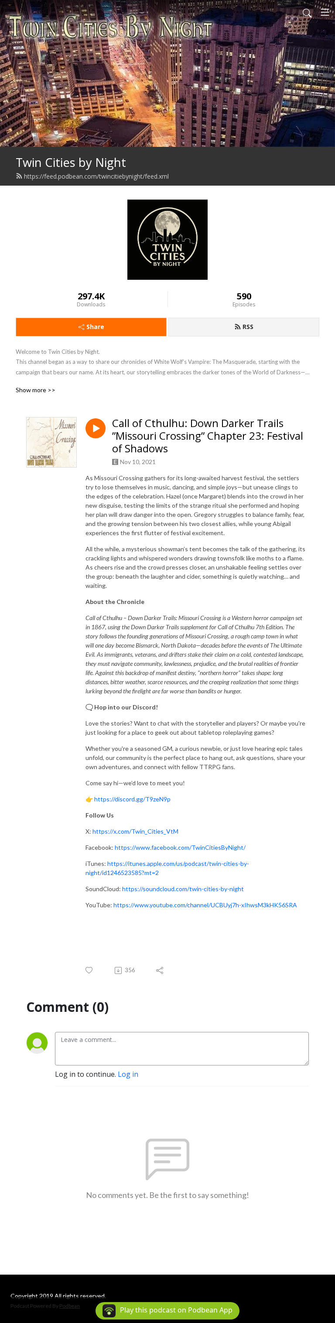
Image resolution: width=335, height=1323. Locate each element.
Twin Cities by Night (71, 162)
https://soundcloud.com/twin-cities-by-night (183, 888)
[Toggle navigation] (325, 12)
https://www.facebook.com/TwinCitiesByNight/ (180, 847)
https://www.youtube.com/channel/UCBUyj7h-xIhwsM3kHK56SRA (205, 905)
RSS (248, 326)
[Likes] (90, 970)
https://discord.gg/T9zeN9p (132, 799)
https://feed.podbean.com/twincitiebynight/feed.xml (96, 176)
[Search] (307, 12)
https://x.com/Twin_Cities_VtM (135, 831)
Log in (128, 1074)
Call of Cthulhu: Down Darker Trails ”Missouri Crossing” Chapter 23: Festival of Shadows (207, 436)
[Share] (160, 970)
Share (95, 326)
